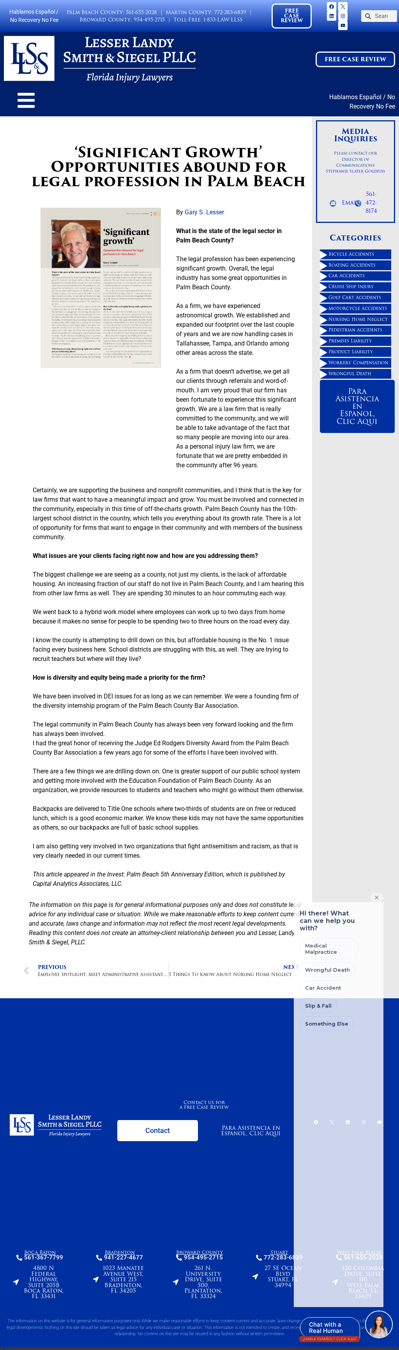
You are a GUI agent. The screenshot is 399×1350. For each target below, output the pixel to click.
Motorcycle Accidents (357, 308)
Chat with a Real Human (329, 1329)
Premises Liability (350, 340)
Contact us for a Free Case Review (204, 1105)
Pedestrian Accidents (355, 330)
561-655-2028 (141, 12)
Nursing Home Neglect (358, 319)
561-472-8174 (371, 202)
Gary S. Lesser (204, 212)
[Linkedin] (331, 16)
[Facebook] (331, 6)
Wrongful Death (349, 373)
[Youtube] (343, 25)
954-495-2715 (149, 20)
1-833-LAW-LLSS (222, 20)
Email (350, 202)
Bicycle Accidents (351, 254)
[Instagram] (343, 16)
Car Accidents (346, 276)
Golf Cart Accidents (354, 297)
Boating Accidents (352, 265)
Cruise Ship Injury (351, 286)
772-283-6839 (230, 12)
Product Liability (350, 351)
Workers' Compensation (358, 362)
